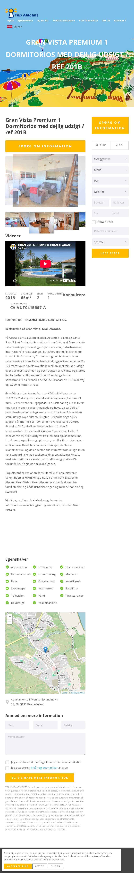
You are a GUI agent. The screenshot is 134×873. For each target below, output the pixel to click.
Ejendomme (29, 78)
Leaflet (64, 692)
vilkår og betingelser (44, 767)
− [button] (10, 622)
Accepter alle (17, 866)
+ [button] (10, 617)
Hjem (10, 78)
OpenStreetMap (78, 692)
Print (103, 145)
